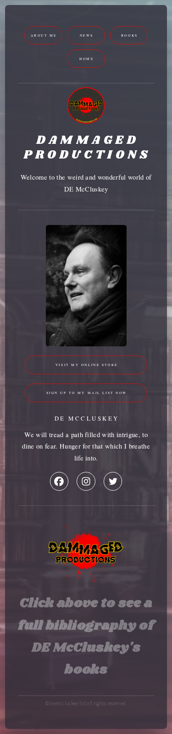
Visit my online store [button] (86, 364)
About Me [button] (44, 35)
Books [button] (129, 35)
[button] (59, 481)
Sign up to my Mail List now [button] (86, 392)
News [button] (87, 35)
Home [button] (86, 58)
